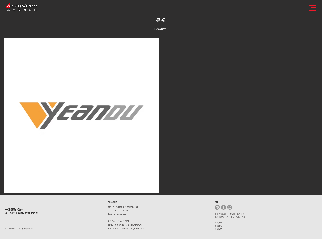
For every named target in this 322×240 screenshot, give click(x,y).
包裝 (238, 216)
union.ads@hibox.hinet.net (129, 224)
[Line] (217, 207)
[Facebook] (223, 207)
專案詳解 (218, 226)
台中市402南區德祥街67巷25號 (123, 206)
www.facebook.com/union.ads (128, 228)
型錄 (216, 216)
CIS (227, 216)
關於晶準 (218, 222)
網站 (232, 216)
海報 (222, 216)
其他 (243, 216)
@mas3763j (123, 221)
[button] (312, 8)
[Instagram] (229, 207)
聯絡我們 (218, 229)
